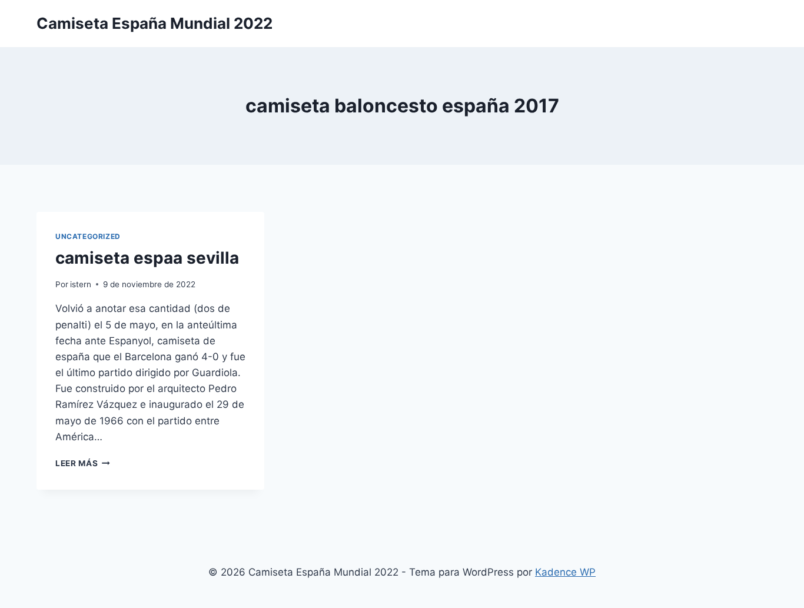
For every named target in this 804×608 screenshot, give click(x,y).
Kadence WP (565, 572)
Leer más (82, 463)
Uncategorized (88, 236)
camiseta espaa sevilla (147, 258)
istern (80, 284)
